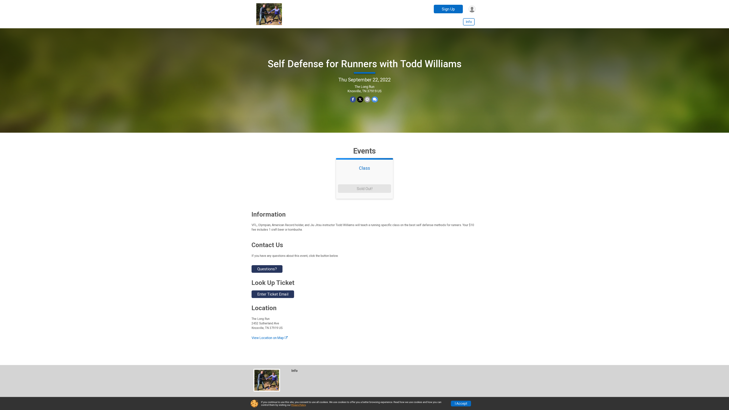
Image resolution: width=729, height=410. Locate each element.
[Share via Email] (367, 99)
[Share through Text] (375, 99)
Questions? (267, 269)
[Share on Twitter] (360, 99)
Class (364, 168)
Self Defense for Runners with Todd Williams (365, 64)
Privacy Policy (298, 405)
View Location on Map (268, 338)
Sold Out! (364, 188)
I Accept (461, 403)
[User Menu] (472, 9)
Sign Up (448, 9)
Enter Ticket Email (272, 294)
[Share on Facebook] (353, 99)
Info (469, 22)
